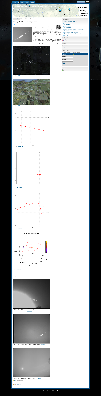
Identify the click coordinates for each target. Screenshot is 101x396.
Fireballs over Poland (68, 23)
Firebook (27, 2)
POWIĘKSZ (20, 75)
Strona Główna (16, 18)
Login (15, 380)
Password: (64, 59)
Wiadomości (16, 2)
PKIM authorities (67, 24)
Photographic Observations (70, 30)
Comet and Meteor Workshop (70, 21)
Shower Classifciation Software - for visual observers (75, 33)
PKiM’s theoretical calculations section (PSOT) (74, 29)
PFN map (66, 35)
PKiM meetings (67, 26)
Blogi (22, 2)
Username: (64, 56)
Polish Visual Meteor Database (71, 32)
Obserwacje (19, 384)
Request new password (68, 64)
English (65, 40)
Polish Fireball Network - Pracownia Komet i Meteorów (40, 6)
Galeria (32, 2)
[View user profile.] (58, 29)
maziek (16, 24)
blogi (65, 47)
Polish (65, 39)
